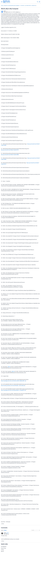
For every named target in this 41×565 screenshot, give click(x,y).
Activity (2, 549)
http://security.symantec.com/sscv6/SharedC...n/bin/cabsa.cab (13, 385)
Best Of (2, 551)
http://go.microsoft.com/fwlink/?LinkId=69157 (10, 149)
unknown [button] (17, 12)
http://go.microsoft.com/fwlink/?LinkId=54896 (10, 154)
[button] (2, 11)
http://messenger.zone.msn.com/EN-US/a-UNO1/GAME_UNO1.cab (13, 380)
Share (2, 523)
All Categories (3, 546)
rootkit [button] (5, 532)
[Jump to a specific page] (39, 530)
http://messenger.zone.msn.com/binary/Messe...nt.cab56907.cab (13, 390)
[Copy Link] (19, 12)
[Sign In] (39, 1)
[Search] (37, 1)
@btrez (9, 366)
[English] (6, 1)
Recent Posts (3, 548)
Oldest (5, 530)
